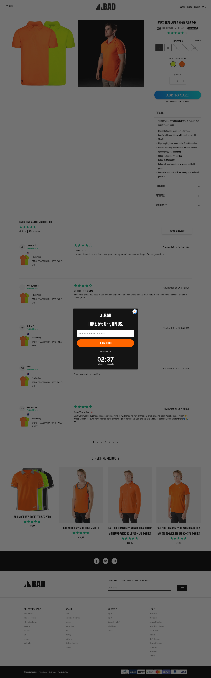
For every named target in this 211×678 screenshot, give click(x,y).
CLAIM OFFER (106, 343)
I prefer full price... (105, 351)
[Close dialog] (135, 312)
